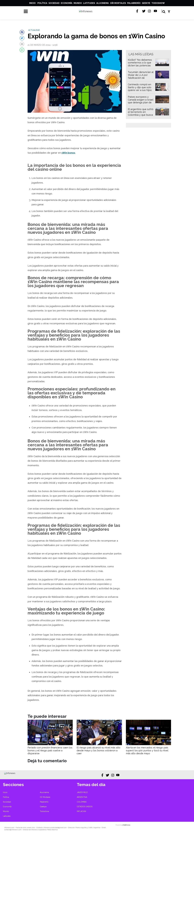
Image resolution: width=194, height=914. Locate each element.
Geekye (146, 3)
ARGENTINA (82, 797)
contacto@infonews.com (13, 830)
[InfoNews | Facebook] (138, 11)
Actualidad (34, 30)
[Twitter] (22, 38)
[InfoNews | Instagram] (149, 11)
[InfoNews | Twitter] (143, 11)
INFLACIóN (81, 811)
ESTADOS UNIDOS (84, 807)
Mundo (78, 3)
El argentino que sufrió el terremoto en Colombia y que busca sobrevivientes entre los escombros (140, 115)
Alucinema (102, 3)
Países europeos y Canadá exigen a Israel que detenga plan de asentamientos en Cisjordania (140, 102)
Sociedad (54, 3)
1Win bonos (68, 152)
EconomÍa (66, 3)
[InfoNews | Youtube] (155, 11)
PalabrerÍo (134, 3)
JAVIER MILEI (82, 792)
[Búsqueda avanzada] (169, 12)
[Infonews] (9, 773)
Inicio (32, 3)
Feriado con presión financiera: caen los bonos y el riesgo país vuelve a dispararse (50, 750)
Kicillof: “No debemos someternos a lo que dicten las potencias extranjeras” (140, 64)
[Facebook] (22, 32)
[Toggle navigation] (26, 11)
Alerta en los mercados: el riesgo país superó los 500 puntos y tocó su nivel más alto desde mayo (147, 750)
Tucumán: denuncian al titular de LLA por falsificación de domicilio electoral (140, 76)
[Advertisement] (79, 874)
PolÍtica (42, 3)
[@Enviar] (22, 44)
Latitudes (89, 3)
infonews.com (9, 827)
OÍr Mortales (118, 3)
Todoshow (158, 3)
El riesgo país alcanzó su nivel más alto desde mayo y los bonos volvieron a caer (98, 750)
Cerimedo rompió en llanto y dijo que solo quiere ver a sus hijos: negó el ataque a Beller (141, 88)
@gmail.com (62, 827)
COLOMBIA (81, 802)
